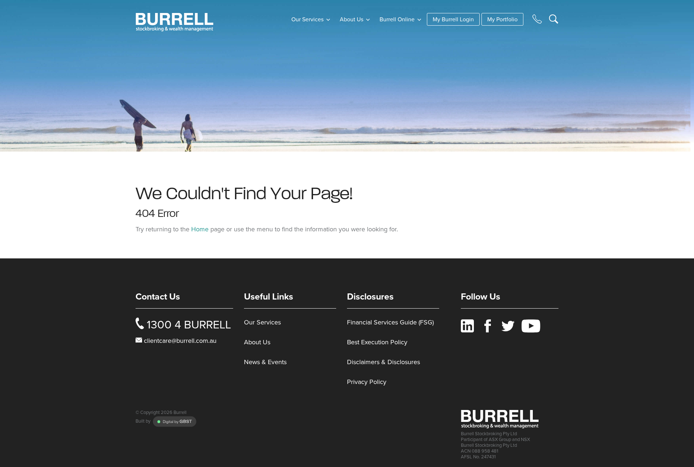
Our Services (262, 322)
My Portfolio (502, 19)
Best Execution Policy (377, 342)
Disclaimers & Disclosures (383, 362)
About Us (352, 19)
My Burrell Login (453, 19)
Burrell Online (398, 19)
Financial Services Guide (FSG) (390, 322)
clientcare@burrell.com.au (180, 341)
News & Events (265, 362)
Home (200, 229)
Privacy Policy (366, 382)
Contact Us (158, 296)
